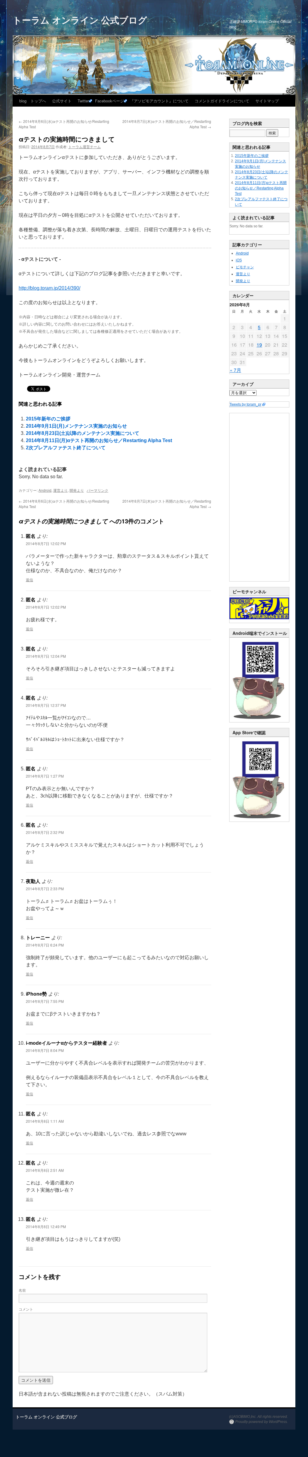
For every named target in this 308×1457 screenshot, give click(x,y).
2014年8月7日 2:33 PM (45, 888)
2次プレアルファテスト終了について (66, 447)
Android (44, 490)
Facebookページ (109, 101)
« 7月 (235, 370)
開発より (76, 490)
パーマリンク (97, 490)
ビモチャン (245, 267)
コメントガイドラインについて (222, 101)
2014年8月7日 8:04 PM (45, 1050)
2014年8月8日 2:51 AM (45, 1170)
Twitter (83, 101)
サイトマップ (267, 101)
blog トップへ (32, 101)
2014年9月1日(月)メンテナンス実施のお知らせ (76, 426)
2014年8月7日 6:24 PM (45, 944)
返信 (29, 579)
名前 (22, 1290)
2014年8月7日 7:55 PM (45, 1001)
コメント (26, 1309)
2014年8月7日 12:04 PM (46, 656)
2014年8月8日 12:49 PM (46, 1226)
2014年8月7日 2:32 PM (45, 832)
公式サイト (62, 101)
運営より (60, 490)
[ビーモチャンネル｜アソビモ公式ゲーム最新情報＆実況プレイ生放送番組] (259, 608)
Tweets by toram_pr (245, 404)
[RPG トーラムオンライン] (259, 721)
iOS (239, 260)
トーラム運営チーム (84, 146)
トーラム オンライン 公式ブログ (80, 19)
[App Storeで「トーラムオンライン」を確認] (259, 820)
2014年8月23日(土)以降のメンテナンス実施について (82, 433)
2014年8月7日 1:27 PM (45, 775)
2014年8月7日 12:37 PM (46, 705)
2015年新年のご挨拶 (48, 418)
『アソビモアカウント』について (159, 101)
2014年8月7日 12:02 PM (46, 543)
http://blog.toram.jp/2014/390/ (49, 288)
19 (259, 344)
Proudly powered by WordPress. (261, 1422)
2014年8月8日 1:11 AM (45, 1121)
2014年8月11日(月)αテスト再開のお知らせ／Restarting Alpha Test (99, 440)
